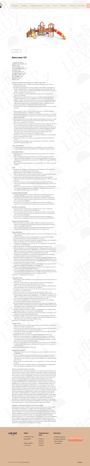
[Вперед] (71, 30)
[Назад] (20, 30)
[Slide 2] (46, 44)
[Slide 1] (44, 44)
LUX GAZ (13, 433)
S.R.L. (13, 435)
